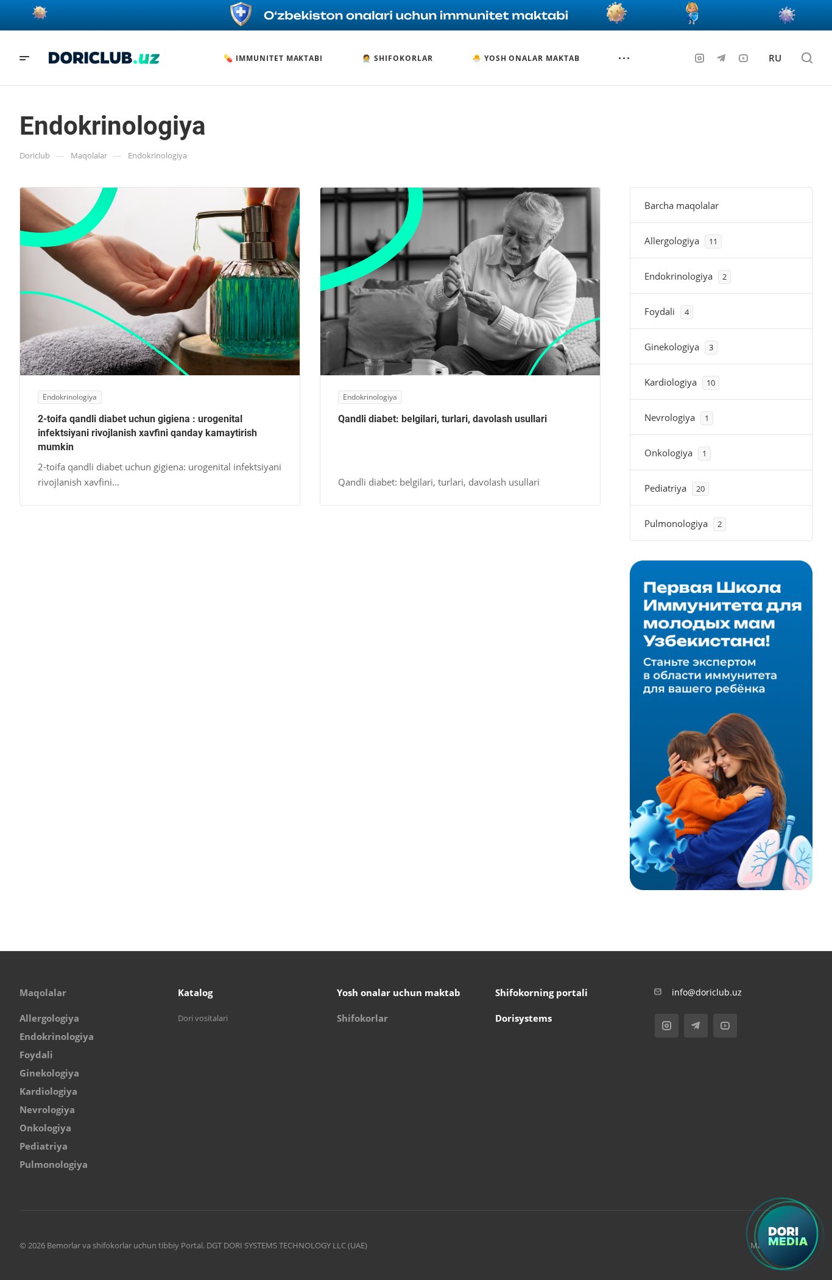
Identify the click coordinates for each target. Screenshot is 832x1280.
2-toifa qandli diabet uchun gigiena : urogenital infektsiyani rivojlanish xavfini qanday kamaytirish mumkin (147, 433)
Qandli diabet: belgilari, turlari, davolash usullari (442, 419)
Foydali (36, 1054)
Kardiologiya (48, 1091)
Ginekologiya (49, 1073)
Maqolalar (42, 992)
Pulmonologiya (53, 1164)
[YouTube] (743, 58)
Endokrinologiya (56, 1036)
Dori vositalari (203, 1018)
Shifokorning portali (541, 992)
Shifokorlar (362, 1018)
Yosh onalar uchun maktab (398, 992)
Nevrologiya (47, 1109)
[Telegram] (721, 58)
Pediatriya (43, 1146)
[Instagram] (699, 58)
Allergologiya (49, 1018)
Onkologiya (45, 1128)
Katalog (195, 992)
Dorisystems (523, 1018)
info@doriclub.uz (707, 992)
